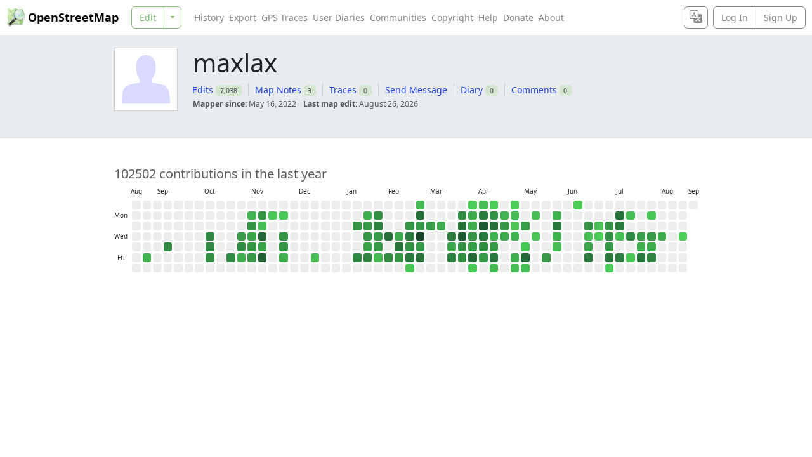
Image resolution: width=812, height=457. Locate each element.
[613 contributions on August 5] (651, 236)
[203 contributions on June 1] (557, 215)
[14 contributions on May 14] (525, 246)
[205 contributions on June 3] (557, 236)
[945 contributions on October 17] (210, 257)
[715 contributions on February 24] (409, 226)
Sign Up (780, 17)
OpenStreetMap (73, 17)
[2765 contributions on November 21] (262, 257)
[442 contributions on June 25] (588, 246)
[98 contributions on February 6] (378, 257)
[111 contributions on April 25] (494, 268)
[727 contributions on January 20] (357, 226)
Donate (518, 17)
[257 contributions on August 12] (662, 236)
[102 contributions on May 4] (515, 215)
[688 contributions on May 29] (546, 257)
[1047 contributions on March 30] (462, 215)
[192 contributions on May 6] (515, 236)
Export (242, 17)
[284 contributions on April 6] (472, 215)
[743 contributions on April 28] (504, 226)
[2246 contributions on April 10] (472, 257)
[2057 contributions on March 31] (462, 226)
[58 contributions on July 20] (630, 215)
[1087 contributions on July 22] (630, 236)
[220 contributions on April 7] (472, 226)
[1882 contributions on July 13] (619, 215)
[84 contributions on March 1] (420, 205)
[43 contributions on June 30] (598, 226)
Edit (148, 17)
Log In (734, 17)
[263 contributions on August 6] (651, 246)
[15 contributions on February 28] (409, 268)
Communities (398, 17)
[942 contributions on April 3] (462, 257)
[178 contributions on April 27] (504, 215)
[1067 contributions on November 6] (241, 246)
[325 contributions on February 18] (399, 236)
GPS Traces (284, 17)
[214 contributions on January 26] (367, 215)
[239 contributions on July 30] (641, 246)
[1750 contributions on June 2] (557, 226)
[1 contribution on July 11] (609, 268)
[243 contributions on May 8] (515, 257)
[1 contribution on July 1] (598, 236)
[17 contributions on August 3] (651, 215)
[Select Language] (696, 17)
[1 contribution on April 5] (472, 205)
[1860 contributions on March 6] (420, 257)
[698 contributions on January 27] (367, 226)
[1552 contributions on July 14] (619, 226)
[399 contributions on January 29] (367, 246)
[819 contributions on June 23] (588, 226)
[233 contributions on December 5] (283, 257)
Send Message (416, 90)
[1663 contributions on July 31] (641, 257)
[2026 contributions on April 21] (494, 226)
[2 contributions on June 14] (577, 205)
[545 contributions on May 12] (525, 226)
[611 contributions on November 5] (241, 236)
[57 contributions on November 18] (262, 226)
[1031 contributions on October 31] (230, 257)
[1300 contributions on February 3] (378, 226)
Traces (343, 90)
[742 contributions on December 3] (283, 236)
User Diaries (339, 17)
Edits (202, 90)
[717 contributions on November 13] (251, 246)
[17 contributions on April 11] (472, 268)
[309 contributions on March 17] (441, 226)
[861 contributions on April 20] (494, 215)
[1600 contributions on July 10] (609, 257)
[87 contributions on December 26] (315, 257)
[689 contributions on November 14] (251, 257)
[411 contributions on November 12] (251, 236)
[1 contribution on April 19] (494, 205)
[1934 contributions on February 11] (388, 236)
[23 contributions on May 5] (515, 226)
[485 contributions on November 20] (262, 246)
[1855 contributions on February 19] (399, 246)
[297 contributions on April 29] (504, 236)
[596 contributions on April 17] (483, 257)
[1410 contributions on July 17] (619, 257)
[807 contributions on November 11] (251, 226)
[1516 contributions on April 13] (483, 215)
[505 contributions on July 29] (641, 236)
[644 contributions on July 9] (609, 246)
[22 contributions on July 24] (630, 257)
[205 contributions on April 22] (494, 236)
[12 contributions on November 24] (272, 215)
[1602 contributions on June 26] (588, 257)
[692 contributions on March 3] (420, 226)
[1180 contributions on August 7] (651, 257)
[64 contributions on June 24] (588, 236)
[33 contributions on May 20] (536, 236)
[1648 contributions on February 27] (409, 257)
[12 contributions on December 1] (283, 215)
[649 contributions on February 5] (378, 246)
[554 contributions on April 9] (472, 246)
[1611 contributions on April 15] (483, 236)
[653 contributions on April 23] (494, 246)
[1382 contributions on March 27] (451, 257)
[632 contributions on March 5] (420, 246)
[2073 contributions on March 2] (420, 215)
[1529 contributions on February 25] (409, 236)
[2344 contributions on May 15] (525, 257)
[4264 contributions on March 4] (420, 236)
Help (488, 17)
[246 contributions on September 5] (147, 257)
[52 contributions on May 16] (525, 268)
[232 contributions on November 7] (241, 257)
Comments (534, 90)
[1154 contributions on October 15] (210, 236)
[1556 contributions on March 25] (451, 236)
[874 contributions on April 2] (462, 246)
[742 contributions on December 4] (283, 246)
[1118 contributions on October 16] (210, 246)
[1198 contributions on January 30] (367, 257)
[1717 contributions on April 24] (494, 257)
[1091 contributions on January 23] (357, 257)
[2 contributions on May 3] (515, 205)
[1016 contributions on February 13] (388, 257)
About (551, 17)
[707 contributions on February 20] (399, 257)
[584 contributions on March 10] (430, 226)
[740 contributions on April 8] (472, 236)
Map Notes (278, 90)
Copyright (452, 17)
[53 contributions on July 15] (619, 236)
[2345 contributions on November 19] (262, 236)
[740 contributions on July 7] (609, 226)
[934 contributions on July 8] (609, 236)
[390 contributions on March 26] (451, 246)
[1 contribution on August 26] (683, 236)
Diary (472, 90)
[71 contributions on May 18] (536, 215)
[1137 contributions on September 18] (168, 246)
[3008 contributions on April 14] (483, 226)
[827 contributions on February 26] (409, 246)
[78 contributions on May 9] (515, 268)
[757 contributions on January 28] (367, 236)
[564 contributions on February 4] (378, 236)
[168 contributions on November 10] (251, 215)
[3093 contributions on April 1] (462, 236)
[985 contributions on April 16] (483, 246)
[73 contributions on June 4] (557, 246)
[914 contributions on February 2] (378, 215)
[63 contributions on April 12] (483, 205)
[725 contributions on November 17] (262, 215)
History (209, 17)
